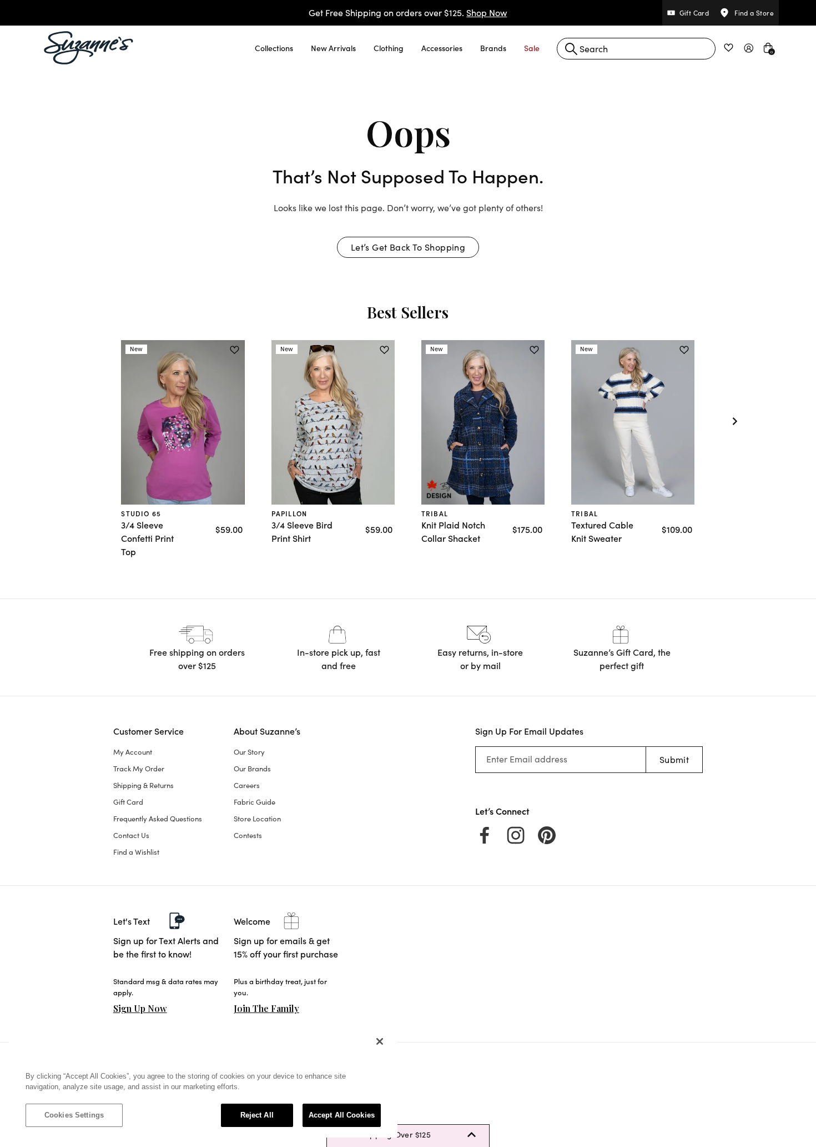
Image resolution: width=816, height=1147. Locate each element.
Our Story (249, 752)
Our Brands (252, 769)
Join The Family (266, 1008)
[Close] (379, 1041)
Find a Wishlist (136, 852)
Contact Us (131, 835)
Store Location (257, 819)
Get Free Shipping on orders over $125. (408, 12)
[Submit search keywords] (571, 49)
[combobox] (636, 48)
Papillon (289, 513)
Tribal (434, 513)
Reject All (257, 1115)
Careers (247, 785)
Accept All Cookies (342, 1115)
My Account (132, 752)
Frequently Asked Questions (157, 819)
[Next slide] (735, 421)
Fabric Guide (254, 802)
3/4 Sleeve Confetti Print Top (147, 537)
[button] (274, 48)
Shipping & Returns (143, 785)
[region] (203, 1083)
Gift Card (128, 802)
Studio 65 (141, 513)
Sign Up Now (140, 1008)
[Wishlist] (234, 350)
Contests (248, 835)
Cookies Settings (74, 1115)
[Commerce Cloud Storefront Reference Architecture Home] (89, 47)
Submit (674, 759)
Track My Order (138, 769)
